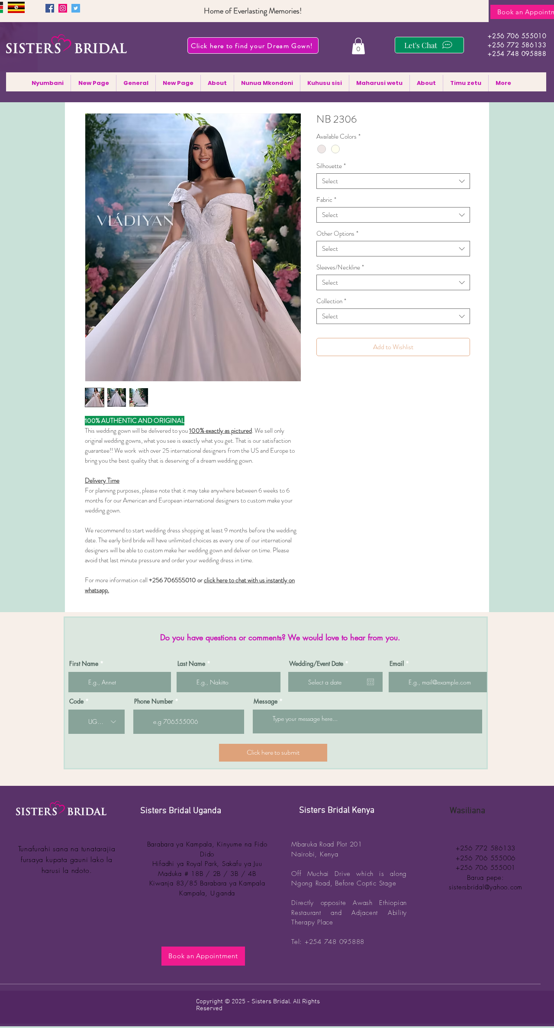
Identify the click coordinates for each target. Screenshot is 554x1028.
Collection (331, 301)
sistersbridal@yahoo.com (485, 887)
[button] (358, 46)
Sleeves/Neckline (340, 267)
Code (76, 701)
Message (265, 701)
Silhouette (331, 166)
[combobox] (393, 181)
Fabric (326, 200)
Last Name (191, 664)
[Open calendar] (370, 681)
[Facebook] (49, 8)
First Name (83, 664)
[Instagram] (62, 8)
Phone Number (153, 701)
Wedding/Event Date (320, 664)
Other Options (337, 233)
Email (397, 664)
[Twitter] (75, 8)
